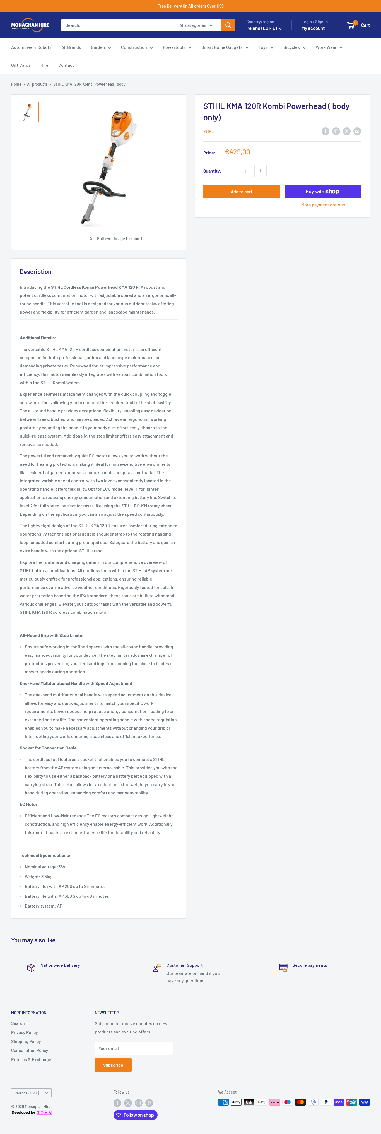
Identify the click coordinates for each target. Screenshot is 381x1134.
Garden (98, 47)
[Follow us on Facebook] (117, 1103)
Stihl (208, 131)
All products (37, 84)
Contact (66, 65)
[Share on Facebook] (325, 130)
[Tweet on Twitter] (347, 130)
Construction (134, 47)
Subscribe (113, 1065)
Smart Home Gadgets (222, 47)
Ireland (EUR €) (26, 1092)
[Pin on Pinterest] (336, 130)
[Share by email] (357, 130)
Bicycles (291, 47)
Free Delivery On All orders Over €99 (191, 5)
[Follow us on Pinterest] (149, 1103)
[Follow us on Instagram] (139, 1103)
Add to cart (241, 191)
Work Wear (326, 47)
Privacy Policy (24, 1032)
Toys (263, 47)
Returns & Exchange (31, 1059)
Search (18, 1023)
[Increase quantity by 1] (260, 171)
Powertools (174, 47)
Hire (44, 65)
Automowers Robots (31, 47)
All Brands (71, 47)
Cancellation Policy (29, 1050)
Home (16, 84)
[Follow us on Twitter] (128, 1103)
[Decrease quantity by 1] (231, 171)
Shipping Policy (26, 1041)
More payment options (323, 204)
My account (313, 28)
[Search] (228, 25)
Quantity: (212, 170)
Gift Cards (21, 65)
